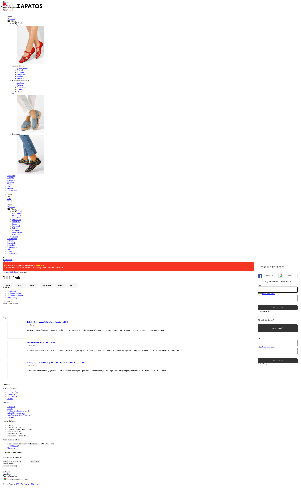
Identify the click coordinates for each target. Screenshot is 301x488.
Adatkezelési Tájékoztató (30, 484)
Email (260, 285)
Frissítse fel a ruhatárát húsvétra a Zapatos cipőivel (47, 322)
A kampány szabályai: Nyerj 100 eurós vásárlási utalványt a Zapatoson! (55, 362)
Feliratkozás (35, 461)
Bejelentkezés (277, 308)
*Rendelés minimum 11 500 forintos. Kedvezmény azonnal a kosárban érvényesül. (34, 268)
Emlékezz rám (265, 311)
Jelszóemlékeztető (268, 294)
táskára (39, 265)
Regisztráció (277, 328)
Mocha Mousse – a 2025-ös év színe (41, 342)
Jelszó (260, 294)
